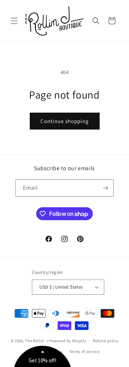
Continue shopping (64, 121)
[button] (14, 21)
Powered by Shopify (67, 340)
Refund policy (105, 340)
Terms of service (85, 351)
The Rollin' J (36, 340)
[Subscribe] (105, 188)
